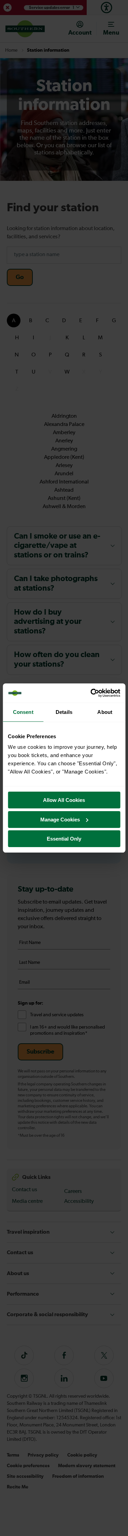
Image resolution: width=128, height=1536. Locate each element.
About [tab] (104, 712)
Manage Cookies (60, 819)
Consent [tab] (23, 712)
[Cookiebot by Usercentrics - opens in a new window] (91, 693)
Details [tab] (64, 712)
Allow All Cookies (64, 800)
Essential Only (64, 839)
